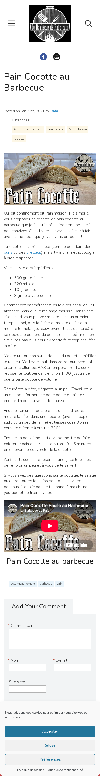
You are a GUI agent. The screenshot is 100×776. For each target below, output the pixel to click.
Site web (17, 682)
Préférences (50, 759)
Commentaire (22, 625)
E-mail (60, 660)
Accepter (50, 731)
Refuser (50, 745)
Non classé (78, 129)
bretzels (33, 252)
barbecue (55, 129)
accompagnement (23, 584)
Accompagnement (28, 129)
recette (19, 138)
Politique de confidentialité (65, 770)
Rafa (54, 111)
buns (8, 252)
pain (59, 584)
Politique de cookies (30, 770)
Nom (14, 660)
